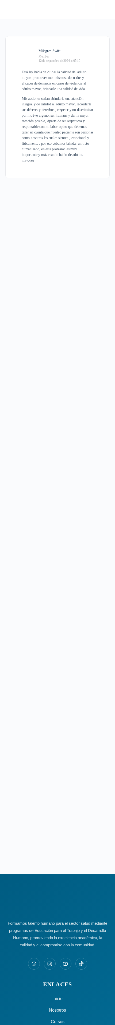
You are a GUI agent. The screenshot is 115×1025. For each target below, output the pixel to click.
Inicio (57, 998)
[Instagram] (50, 964)
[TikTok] (81, 964)
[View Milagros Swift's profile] (28, 53)
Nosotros (57, 1010)
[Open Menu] (8, 9)
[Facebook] (34, 964)
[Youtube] (65, 964)
